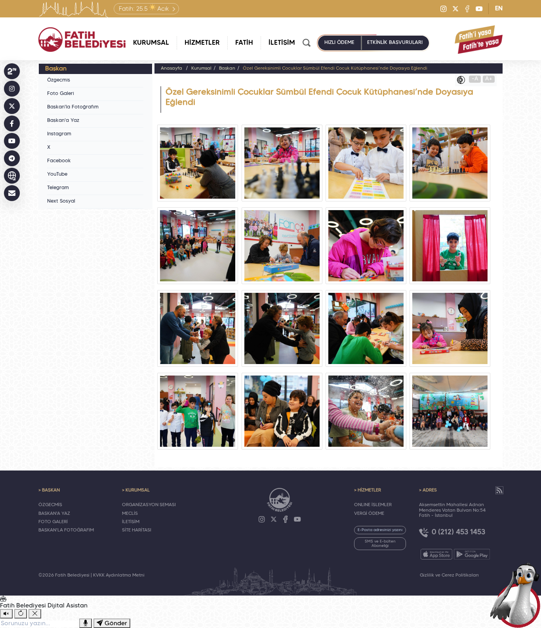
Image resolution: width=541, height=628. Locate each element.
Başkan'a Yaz (63, 120)
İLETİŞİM (130, 522)
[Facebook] (467, 8)
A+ (488, 79)
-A (475, 79)
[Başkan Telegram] (12, 158)
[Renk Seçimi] (463, 80)
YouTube (57, 174)
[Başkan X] (12, 106)
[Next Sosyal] (12, 71)
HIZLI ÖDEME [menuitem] (339, 42)
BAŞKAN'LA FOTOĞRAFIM (66, 530)
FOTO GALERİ (53, 522)
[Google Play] (472, 554)
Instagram (59, 134)
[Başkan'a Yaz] (12, 193)
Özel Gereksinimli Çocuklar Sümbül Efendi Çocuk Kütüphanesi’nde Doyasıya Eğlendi (335, 68)
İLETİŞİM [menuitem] (282, 43)
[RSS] (499, 490)
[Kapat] (35, 614)
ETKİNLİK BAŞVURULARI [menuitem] (395, 42)
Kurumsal (201, 68)
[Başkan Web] (12, 176)
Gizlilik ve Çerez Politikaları (449, 575)
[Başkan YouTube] (12, 141)
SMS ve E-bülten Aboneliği (380, 544)
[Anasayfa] (82, 39)
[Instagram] (444, 8)
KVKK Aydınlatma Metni (119, 575)
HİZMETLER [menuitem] (202, 43)
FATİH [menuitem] (244, 43)
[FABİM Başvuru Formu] (518, 594)
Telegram (58, 188)
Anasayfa (171, 68)
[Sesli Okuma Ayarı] (6, 614)
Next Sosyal (61, 201)
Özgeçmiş (58, 80)
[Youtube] (479, 8)
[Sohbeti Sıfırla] (20, 614)
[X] (455, 8)
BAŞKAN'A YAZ (54, 514)
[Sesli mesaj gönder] (85, 623)
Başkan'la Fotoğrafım (73, 107)
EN (499, 8)
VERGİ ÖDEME (369, 514)
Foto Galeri (60, 93)
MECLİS (130, 514)
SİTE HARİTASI (136, 530)
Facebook (59, 161)
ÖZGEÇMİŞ (50, 505)
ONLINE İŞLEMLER (373, 505)
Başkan (227, 68)
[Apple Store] (436, 554)
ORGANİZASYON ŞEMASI (149, 505)
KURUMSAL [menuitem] (151, 43)
